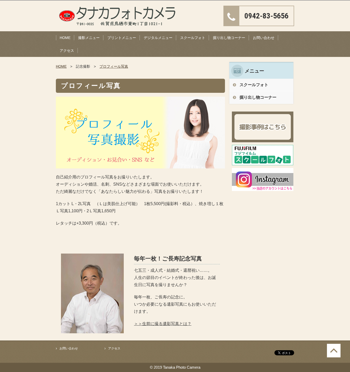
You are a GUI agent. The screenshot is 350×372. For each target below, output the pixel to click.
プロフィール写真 (113, 66)
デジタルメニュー (158, 38)
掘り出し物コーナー (229, 38)
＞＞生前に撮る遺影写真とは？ (162, 323)
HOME (65, 38)
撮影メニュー (89, 38)
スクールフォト (192, 38)
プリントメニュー (121, 38)
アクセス (67, 50)
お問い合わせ (263, 38)
